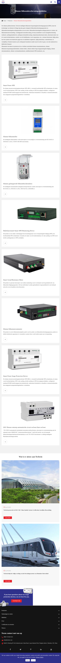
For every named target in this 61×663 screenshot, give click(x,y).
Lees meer (7, 517)
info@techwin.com (8, 640)
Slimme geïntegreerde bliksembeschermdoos (17, 184)
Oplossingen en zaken (7, 614)
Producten (10, 20)
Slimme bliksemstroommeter (12, 329)
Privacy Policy (39, 657)
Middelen (4, 617)
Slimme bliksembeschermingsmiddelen (22, 20)
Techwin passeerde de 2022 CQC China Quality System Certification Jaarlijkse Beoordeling (27, 510)
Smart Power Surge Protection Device (15, 376)
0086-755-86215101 (8, 637)
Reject (27, 660)
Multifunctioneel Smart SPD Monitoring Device (18, 231)
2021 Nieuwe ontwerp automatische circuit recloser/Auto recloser (24, 427)
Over (3, 621)
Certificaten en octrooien (8, 624)
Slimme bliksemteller (10, 136)
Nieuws (3, 628)
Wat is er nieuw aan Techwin (30, 457)
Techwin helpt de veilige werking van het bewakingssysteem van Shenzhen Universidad (26, 573)
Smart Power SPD (9, 85)
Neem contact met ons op (12, 633)
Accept (33, 660)
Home (4, 20)
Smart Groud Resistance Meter (13, 280)
